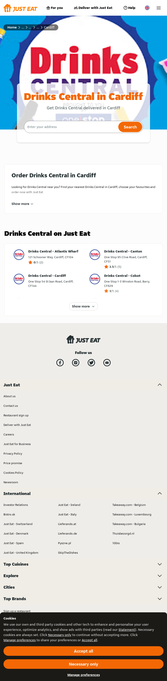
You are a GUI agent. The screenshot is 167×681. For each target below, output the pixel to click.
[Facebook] (60, 362)
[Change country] (147, 8)
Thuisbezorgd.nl (123, 533)
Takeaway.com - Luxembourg (131, 514)
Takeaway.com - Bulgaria (128, 524)
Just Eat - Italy (67, 514)
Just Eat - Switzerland (17, 524)
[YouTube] (107, 362)
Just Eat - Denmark (15, 533)
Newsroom (10, 482)
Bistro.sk (9, 514)
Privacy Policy (12, 453)
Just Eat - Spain (13, 543)
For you (57, 7)
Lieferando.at (67, 524)
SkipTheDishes (68, 553)
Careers (8, 434)
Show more (20, 203)
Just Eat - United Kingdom (20, 553)
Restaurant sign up (15, 415)
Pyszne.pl (64, 543)
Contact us (10, 406)
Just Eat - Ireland (69, 505)
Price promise (12, 463)
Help (131, 7)
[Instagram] (75, 362)
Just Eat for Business (17, 444)
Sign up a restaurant (16, 611)
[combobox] (70, 127)
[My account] (159, 8)
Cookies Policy (13, 473)
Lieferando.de (67, 533)
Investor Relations (15, 505)
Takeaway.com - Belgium (129, 505)
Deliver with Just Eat (95, 7)
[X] (91, 362)
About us (9, 396)
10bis (116, 543)
